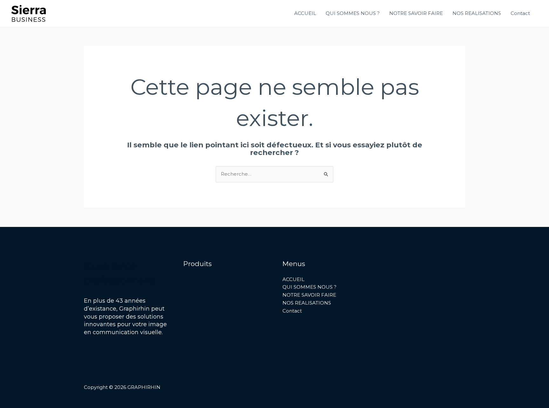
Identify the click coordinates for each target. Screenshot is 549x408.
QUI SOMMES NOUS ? (353, 13)
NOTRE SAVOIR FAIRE (416, 13)
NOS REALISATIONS (476, 13)
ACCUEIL (305, 13)
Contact (520, 13)
